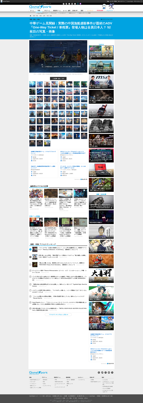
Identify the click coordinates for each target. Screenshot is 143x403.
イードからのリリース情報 (59, 398)
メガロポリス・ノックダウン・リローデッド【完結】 (108, 383)
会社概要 (65, 395)
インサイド (90, 10)
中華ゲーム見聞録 (34, 216)
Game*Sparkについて (33, 395)
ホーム (32, 10)
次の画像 (85, 56)
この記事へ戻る (58, 78)
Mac (44, 381)
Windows (45, 379)
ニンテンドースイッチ (60, 387)
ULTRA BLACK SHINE (108, 386)
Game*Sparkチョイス (96, 381)
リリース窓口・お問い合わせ (45, 395)
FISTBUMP (100, 10)
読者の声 (74, 10)
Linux (44, 383)
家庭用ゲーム (57, 10)
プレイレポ (53, 13)
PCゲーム (47, 10)
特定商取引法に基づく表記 (107, 395)
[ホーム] (30, 15)
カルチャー (80, 377)
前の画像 (31, 56)
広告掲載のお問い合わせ (57, 395)
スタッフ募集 (69, 398)
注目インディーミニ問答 (85, 13)
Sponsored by (77, 179)
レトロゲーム (82, 379)
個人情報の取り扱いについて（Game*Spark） (86, 395)
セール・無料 (66, 10)
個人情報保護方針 (72, 395)
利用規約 (98, 395)
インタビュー (63, 13)
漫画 (82, 10)
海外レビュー (72, 13)
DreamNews (80, 398)
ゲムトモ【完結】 (107, 388)
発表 (68, 381)
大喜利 (92, 379)
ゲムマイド (110, 10)
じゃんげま (105, 379)
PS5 (56, 379)
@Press (86, 398)
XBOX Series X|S (59, 381)
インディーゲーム (47, 385)
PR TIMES (75, 398)
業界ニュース (70, 383)
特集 (39, 10)
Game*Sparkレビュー (42, 13)
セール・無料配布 (71, 379)
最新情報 (68, 377)
